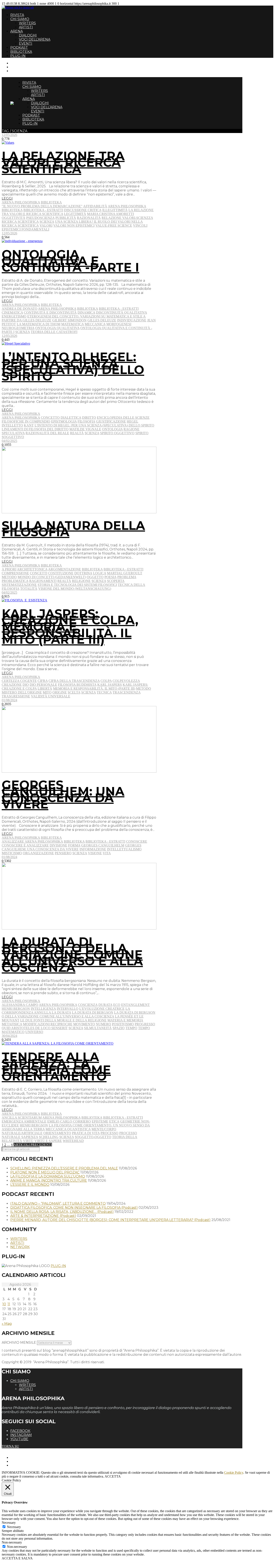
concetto (50, 417)
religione (81, 581)
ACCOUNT (19, 71)
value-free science (113, 225)
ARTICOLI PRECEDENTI (33, 1144)
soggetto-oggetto (93, 1137)
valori (46, 225)
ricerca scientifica (20, 221)
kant (29, 425)
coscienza (88, 1005)
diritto (89, 417)
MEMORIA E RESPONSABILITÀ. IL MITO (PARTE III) (94, 688)
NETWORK (20, 1247)
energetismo (14, 316)
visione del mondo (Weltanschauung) (74, 588)
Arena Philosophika (21, 202)
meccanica (95, 324)
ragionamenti (43, 581)
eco (116, 1005)
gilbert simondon (69, 320)
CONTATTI (18, 63)
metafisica (12, 1024)
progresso (145, 1024)
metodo (9, 577)
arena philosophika (127, 206)
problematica (15, 581)
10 (4, 1304)
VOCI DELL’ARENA (34, 39)
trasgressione (16, 696)
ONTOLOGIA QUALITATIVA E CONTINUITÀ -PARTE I (70, 261)
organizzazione (38, 853)
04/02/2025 (9, 441)
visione (95, 853)
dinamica (86, 312)
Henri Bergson (16, 1008)
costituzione (60, 573)
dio (26, 684)
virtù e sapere (48, 1141)
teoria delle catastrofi (54, 332)
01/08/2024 (9, 700)
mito (47, 692)
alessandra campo (20, 1005)
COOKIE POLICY (23, 1465)
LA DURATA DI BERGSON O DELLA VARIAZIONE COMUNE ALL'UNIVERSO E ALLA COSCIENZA (78, 1014)
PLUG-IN (18, 56)
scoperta (115, 581)
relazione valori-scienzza (127, 218)
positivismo (123, 1024)
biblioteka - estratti (43, 210)
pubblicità (65, 218)
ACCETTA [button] (113, 1476)
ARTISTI (26, 27)
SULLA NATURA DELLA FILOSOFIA (73, 528)
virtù (28, 1141)
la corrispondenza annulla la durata (66, 1010)
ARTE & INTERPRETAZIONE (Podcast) (43, 1216)
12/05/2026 (9, 135)
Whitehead (73, 1141)
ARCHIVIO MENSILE (19, 1342)
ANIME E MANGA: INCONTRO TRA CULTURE (48, 1180)
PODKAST (19, 48)
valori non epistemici (74, 225)
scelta (74, 692)
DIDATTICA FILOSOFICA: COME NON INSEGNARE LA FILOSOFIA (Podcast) (74, 1208)
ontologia (112, 429)
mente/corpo (104, 1129)
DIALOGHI (28, 35)
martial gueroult (124, 573)
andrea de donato (19, 308)
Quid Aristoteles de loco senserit (35, 1028)
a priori (9, 569)
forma (74, 845)
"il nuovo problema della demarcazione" (42, 206)
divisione (58, 845)
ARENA (16, 31)
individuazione (131, 320)
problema (126, 577)
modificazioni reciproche (47, 1024)
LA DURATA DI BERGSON (92, 1012)
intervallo (67, 1008)
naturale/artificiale (22, 1133)
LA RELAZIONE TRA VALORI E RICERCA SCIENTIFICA (63, 162)
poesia (110, 577)
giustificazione (111, 421)
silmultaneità (98, 1028)
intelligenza (43, 1008)
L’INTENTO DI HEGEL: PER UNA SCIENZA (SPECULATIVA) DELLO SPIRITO (73, 367)
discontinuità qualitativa (121, 312)
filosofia (86, 421)
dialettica (71, 417)
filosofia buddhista (77, 684)
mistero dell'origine (22, 692)
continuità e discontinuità (50, 312)
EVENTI (25, 43)
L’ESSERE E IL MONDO (29, 1185)
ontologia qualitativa (57, 328)
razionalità (89, 218)
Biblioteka (51, 202)
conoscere (136, 841)
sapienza (29, 1137)
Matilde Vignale (85, 429)
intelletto (12, 425)
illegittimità (115, 210)
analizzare (13, 841)
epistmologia (64, 421)
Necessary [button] (9, 1522)
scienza (47, 221)
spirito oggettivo (117, 433)
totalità (28, 588)
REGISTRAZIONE (24, 67)
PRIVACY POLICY (24, 1461)
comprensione (15, 573)
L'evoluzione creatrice (102, 1008)
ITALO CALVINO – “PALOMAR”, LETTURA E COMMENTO (58, 1203)
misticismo (12, 853)
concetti (38, 573)
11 (9, 1304)
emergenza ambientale (24, 1121)
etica (114, 1121)
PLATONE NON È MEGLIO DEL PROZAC (44, 1172)
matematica (72, 324)
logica (99, 573)
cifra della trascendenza (74, 681)
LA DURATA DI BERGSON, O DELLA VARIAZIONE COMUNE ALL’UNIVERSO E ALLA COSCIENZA (72, 954)
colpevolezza (126, 681)
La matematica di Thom (38, 324)
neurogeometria (18, 328)
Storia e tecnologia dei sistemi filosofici (77, 585)
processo (109, 1133)
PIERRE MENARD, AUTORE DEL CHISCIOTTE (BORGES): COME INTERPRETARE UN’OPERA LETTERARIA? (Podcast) (110, 1220)
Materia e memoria (125, 1020)
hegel (132, 421)
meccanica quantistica (68, 1129)
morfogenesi (118, 324)
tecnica (104, 692)
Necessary (14, 1527)
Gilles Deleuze (101, 320)
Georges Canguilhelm (102, 845)
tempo (131, 1028)
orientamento (57, 1133)
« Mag (7, 1324)
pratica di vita (86, 1133)
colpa (106, 681)
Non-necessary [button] (12, 1542)
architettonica (32, 569)
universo (34, 1032)
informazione (92, 849)
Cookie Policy (233, 1472)
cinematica (12, 312)
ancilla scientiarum (22, 1117)
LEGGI (7, 198)
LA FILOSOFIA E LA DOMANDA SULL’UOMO (47, 1176)
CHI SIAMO (19, 19)
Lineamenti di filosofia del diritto (35, 429)
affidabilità (95, 206)
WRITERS (27, 23)
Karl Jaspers (109, 684)
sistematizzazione (19, 585)
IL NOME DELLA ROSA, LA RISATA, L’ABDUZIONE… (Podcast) (62, 1212)
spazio (119, 1028)
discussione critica (82, 210)
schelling (48, 1137)
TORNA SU (10, 1446)
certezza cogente (19, 681)
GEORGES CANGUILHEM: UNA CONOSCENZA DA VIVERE (63, 795)
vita (107, 853)
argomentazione (64, 569)
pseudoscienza (40, 218)
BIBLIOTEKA (21, 52)
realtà (77, 433)
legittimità (75, 214)
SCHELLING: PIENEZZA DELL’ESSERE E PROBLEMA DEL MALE (64, 1168)
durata (105, 1005)
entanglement (135, 1005)
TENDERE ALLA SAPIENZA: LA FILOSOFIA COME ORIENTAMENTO (56, 1067)
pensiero (63, 853)
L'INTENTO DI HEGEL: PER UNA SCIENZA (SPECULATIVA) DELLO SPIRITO (94, 425)
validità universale (50, 696)
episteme (100, 1121)
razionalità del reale (47, 433)
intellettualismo (124, 849)
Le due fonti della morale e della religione (63, 1020)
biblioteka (12, 210)
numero (103, 1024)
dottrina (83, 573)
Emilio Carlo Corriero (69, 1121)
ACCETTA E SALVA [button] (17, 1558)
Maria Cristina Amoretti (110, 214)
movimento (84, 1024)
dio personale (43, 684)
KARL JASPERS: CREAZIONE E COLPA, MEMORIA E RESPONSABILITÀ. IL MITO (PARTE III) (70, 626)
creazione (12, 684)
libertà (45, 688)
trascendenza (127, 692)
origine (59, 692)
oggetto (95, 577)
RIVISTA (17, 15)
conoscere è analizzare (25, 845)
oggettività (13, 218)
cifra (43, 681)
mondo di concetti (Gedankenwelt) (52, 577)
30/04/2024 (9, 1036)
